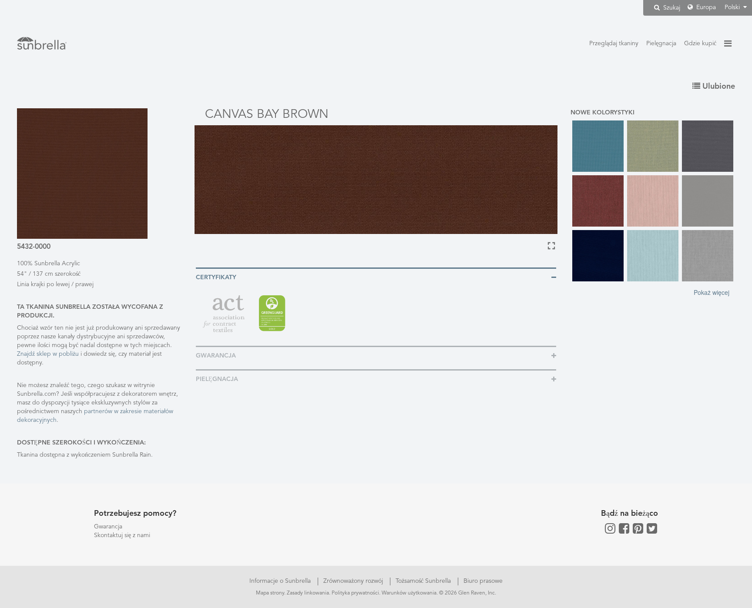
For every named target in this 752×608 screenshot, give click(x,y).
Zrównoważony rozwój (354, 581)
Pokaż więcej (711, 292)
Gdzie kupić (700, 43)
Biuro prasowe (483, 581)
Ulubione (717, 86)
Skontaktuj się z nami (122, 535)
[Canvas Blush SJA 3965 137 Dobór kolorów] (652, 201)
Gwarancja (108, 527)
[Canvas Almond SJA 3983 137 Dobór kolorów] (652, 146)
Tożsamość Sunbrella (424, 581)
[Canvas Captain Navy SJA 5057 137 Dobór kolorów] (598, 255)
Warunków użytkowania (409, 593)
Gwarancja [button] (216, 356)
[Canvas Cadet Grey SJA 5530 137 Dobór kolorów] (707, 201)
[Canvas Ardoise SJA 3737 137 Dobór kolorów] (707, 146)
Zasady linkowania (308, 593)
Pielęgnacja (661, 43)
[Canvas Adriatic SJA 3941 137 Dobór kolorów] (598, 146)
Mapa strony (270, 593)
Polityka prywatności (355, 593)
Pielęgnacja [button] (217, 379)
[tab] (376, 276)
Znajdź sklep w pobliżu (49, 354)
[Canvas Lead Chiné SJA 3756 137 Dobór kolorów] (707, 255)
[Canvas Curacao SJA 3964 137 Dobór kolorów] (652, 255)
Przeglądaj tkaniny (613, 43)
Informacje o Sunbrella (280, 581)
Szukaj (670, 8)
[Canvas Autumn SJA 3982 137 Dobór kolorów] (598, 201)
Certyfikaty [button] (216, 277)
